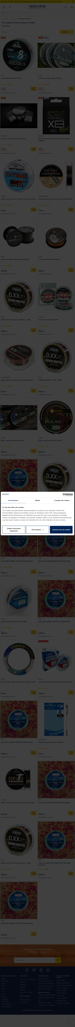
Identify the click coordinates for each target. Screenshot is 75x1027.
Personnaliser (36, 529)
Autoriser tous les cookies (61, 529)
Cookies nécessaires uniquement (14, 530)
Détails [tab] (37, 500)
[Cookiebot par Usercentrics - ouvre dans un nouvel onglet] (64, 494)
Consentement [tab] (13, 500)
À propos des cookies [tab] (62, 500)
